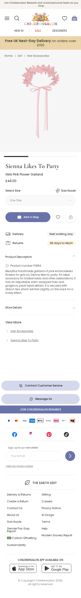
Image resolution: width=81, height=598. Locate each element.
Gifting (46, 494)
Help (44, 528)
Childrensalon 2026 (49, 580)
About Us (13, 515)
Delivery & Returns (19, 494)
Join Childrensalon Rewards (40, 409)
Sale (38, 31)
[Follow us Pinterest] (49, 436)
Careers (47, 501)
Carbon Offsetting (22, 538)
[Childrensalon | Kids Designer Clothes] (41, 17)
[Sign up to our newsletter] (70, 456)
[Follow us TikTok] (66, 436)
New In (18, 31)
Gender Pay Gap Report (18, 530)
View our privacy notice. (19, 466)
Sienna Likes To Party (32, 166)
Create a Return (17, 501)
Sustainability (16, 545)
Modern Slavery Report (57, 535)
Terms (46, 522)
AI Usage (48, 515)
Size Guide (14, 522)
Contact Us (14, 508)
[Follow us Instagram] (31, 436)
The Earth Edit (44, 483)
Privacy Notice (51, 508)
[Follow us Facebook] (14, 436)
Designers (59, 31)
